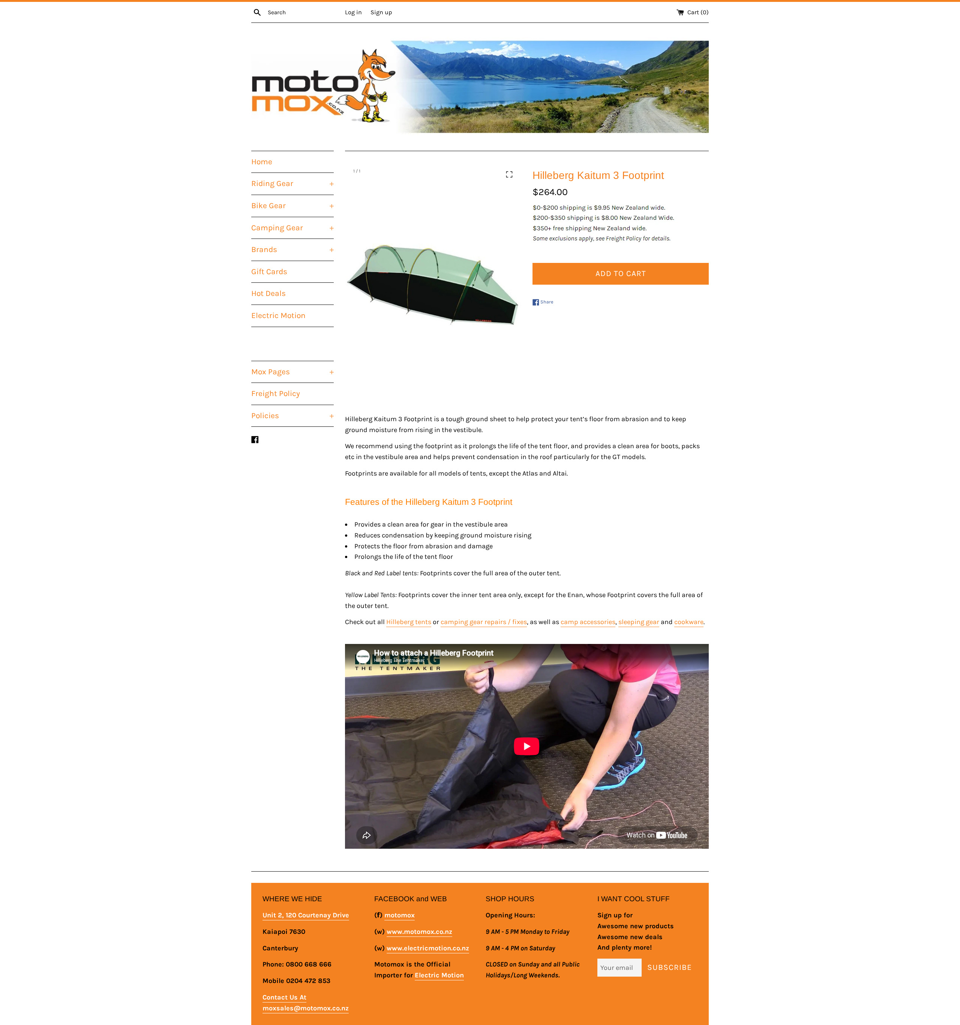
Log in (353, 12)
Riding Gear (292, 183)
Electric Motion (278, 315)
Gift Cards (269, 271)
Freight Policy (275, 393)
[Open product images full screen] (509, 174)
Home (261, 161)
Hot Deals (268, 293)
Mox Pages (292, 371)
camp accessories (588, 622)
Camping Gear (292, 227)
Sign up (381, 12)
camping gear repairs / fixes (484, 622)
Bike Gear (292, 205)
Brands (292, 249)
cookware (689, 622)
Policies (292, 415)
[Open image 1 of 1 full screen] (433, 282)
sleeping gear (638, 622)
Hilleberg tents (408, 622)
